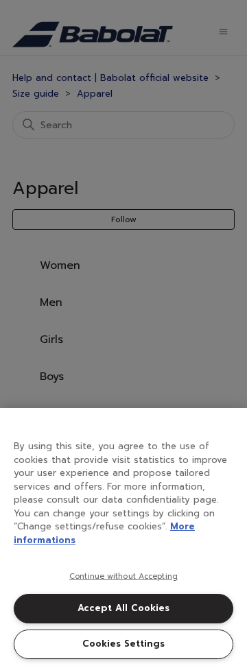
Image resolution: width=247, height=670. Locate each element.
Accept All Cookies (123, 607)
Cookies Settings (123, 643)
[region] (123, 539)
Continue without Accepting (123, 576)
